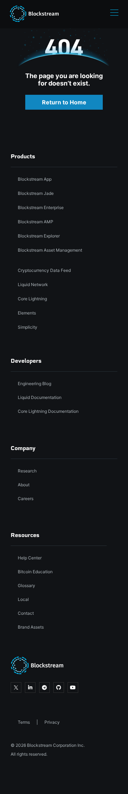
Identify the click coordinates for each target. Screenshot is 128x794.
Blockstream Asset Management (50, 250)
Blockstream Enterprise (41, 207)
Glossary (26, 585)
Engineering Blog (34, 383)
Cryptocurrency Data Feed (44, 270)
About (24, 484)
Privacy (52, 722)
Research (27, 470)
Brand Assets (31, 627)
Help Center (30, 557)
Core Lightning (32, 298)
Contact (26, 613)
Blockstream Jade (36, 193)
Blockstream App (35, 179)
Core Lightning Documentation (48, 411)
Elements (27, 313)
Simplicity (27, 327)
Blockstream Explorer (39, 236)
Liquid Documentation (40, 397)
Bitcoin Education (35, 571)
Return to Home (64, 102)
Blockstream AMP (35, 221)
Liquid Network (33, 284)
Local (23, 599)
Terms (24, 722)
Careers (25, 498)
